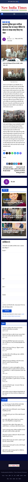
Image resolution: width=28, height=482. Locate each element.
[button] (26, 14)
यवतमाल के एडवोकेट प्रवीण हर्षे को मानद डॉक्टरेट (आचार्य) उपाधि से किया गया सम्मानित (12, 328)
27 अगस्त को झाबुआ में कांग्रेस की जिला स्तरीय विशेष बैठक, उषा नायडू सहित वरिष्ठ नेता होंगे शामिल (13, 203)
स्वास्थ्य (9, 214)
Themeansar (24, 472)
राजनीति (7, 199)
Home (3, 475)
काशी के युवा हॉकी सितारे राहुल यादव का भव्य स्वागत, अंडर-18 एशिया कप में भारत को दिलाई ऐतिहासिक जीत (13, 341)
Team (7, 475)
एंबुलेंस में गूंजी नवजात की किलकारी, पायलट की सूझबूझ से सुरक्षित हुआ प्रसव (13, 218)
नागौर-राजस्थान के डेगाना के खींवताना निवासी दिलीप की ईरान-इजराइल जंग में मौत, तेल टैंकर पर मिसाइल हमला (13, 392)
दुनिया (10, 475)
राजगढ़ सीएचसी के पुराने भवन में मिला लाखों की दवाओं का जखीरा (13, 231)
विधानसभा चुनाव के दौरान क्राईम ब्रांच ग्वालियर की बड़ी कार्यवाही (8, 169)
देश (4, 199)
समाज (11, 478)
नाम (3, 279)
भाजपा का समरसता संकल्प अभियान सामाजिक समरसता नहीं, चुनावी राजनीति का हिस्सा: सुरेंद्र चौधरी (13, 430)
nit (9, 37)
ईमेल (3, 287)
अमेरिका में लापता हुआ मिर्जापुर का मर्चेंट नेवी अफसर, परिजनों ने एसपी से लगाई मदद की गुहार (13, 361)
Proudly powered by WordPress (7, 472)
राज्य (10, 199)
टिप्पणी (4, 251)
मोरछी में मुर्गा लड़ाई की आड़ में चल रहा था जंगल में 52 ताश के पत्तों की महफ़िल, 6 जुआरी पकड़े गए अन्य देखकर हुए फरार (13, 378)
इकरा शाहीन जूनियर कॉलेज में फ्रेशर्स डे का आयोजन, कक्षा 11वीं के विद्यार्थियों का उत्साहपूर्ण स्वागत (12, 420)
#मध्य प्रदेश (9, 41)
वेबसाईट (4, 295)
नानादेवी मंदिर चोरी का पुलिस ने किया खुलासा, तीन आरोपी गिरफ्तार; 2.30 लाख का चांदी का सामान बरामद (13, 425)
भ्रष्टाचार (21, 475)
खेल (17, 478)
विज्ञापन (20, 478)
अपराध (25, 475)
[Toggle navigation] (14, 14)
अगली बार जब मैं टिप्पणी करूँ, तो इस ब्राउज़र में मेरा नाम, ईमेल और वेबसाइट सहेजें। (13, 306)
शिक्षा (8, 478)
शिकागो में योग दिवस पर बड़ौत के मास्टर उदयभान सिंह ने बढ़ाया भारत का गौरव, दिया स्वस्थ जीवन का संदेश (13, 335)
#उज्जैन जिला (20, 39)
